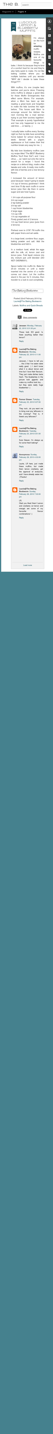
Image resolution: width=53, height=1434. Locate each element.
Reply (21, 341)
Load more (27, 565)
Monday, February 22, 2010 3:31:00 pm (30, 326)
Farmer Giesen (25, 399)
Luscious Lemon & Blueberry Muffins (28, 26)
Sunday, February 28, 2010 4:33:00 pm (30, 457)
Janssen (22, 325)
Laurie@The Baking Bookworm (28, 301)
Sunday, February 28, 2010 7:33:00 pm (30, 494)
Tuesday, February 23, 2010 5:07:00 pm (30, 402)
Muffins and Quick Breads (31, 305)
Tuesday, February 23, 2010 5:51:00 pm (30, 434)
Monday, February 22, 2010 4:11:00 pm (30, 354)
